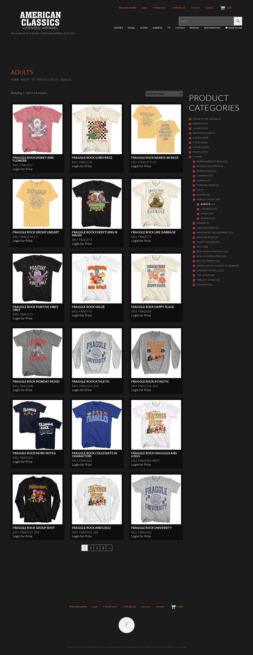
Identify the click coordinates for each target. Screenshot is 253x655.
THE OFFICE (203, 275)
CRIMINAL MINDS (206, 185)
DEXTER (201, 194)
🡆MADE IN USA (233, 27)
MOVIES (118, 27)
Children (206, 208)
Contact (209, 7)
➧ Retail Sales (159, 7)
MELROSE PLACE (206, 237)
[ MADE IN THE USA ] (203, 118)
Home (15, 79)
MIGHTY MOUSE (206, 241)
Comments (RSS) (164, 647)
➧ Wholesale (179, 7)
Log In (144, 7)
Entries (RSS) (144, 647)
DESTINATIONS (212, 27)
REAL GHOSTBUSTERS (209, 256)
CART (230, 7)
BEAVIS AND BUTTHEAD (210, 161)
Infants (205, 213)
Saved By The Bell (207, 270)
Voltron (202, 284)
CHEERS (201, 180)
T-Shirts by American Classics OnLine (85, 647)
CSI (198, 189)
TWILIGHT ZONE (206, 279)
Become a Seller (128, 7)
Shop (25, 79)
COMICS (180, 27)
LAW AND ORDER (206, 227)
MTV (199, 246)
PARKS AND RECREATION (210, 251)
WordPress (131, 647)
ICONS (143, 27)
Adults (205, 204)
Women (205, 218)
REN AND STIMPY (206, 260)
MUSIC (131, 27)
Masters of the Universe (212, 232)
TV (168, 27)
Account (195, 7)
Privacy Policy (180, 647)
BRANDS (194, 27)
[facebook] (127, 625)
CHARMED (202, 175)
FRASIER (201, 222)
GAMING (157, 27)
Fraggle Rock (48, 79)
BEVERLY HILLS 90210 (208, 166)
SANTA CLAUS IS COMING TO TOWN (216, 265)
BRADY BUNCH (205, 170)
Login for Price (22, 169)
